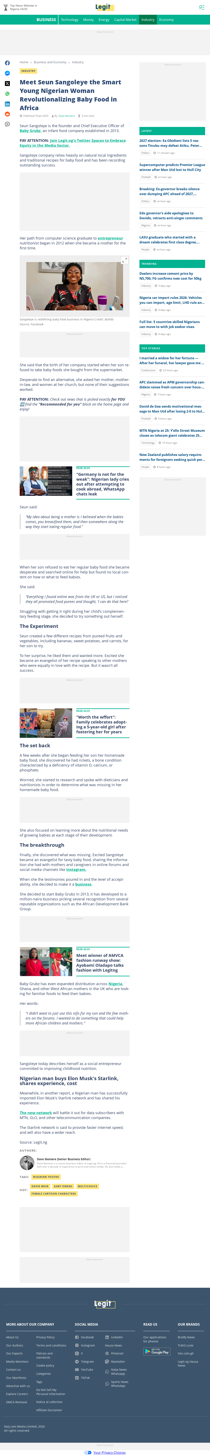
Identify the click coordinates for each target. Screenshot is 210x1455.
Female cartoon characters (54, 1193)
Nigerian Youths (46, 1177)
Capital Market (125, 19)
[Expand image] (125, 260)
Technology (69, 19)
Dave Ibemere (67, 116)
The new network (36, 1112)
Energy (104, 19)
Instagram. (76, 869)
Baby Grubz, (31, 130)
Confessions (148, 370)
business (83, 884)
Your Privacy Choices (110, 1452)
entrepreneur (110, 238)
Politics (146, 153)
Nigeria (115, 983)
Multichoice (87, 1186)
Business (46, 19)
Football (146, 177)
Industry (148, 19)
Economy (166, 19)
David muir (40, 1186)
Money (88, 19)
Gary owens (63, 1186)
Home (24, 62)
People (145, 249)
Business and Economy (50, 62)
